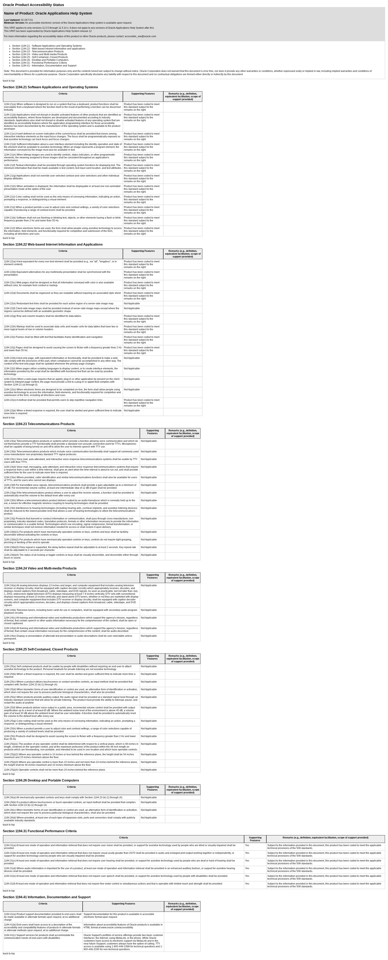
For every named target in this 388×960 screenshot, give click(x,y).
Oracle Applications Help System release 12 (68, 31)
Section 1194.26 (21, 60)
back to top (9, 80)
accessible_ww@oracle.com (140, 36)
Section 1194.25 (21, 57)
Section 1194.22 (21, 48)
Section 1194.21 (21, 45)
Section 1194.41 (21, 65)
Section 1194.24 (21, 54)
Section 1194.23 (21, 51)
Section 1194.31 (21, 62)
